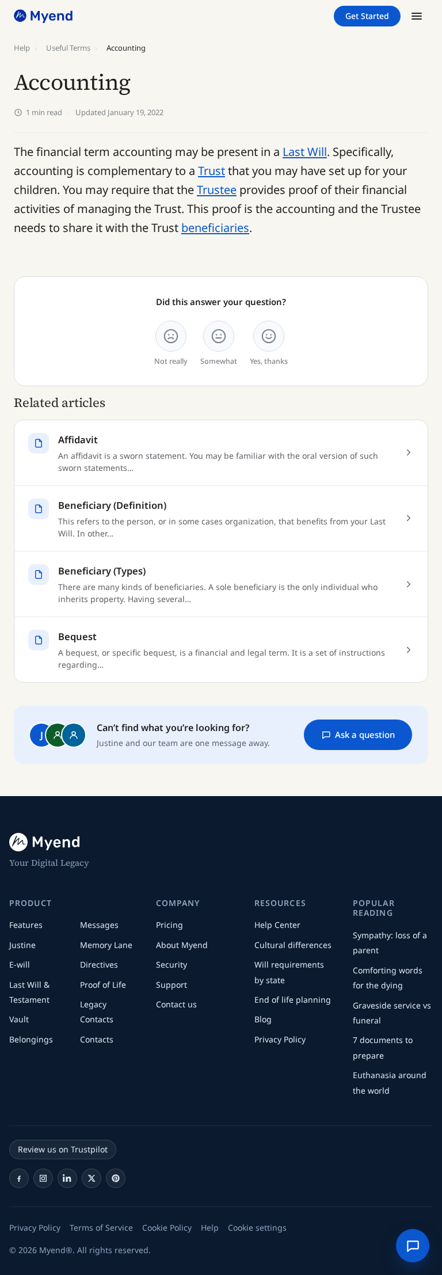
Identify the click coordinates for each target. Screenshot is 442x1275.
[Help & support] (412, 1245)
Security (171, 964)
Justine (22, 944)
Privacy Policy (280, 1039)
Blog (263, 1019)
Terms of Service (101, 1227)
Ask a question (365, 734)
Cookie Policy (167, 1227)
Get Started (367, 15)
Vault (19, 1019)
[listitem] (19, 1178)
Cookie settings (257, 1227)
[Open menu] (416, 16)
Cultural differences (293, 944)
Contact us (176, 1004)
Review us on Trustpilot (63, 1149)
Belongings (31, 1039)
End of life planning (292, 999)
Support (171, 984)
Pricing (169, 924)
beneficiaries (215, 227)
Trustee (217, 189)
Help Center (277, 924)
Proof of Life (103, 984)
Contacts (96, 1039)
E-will (19, 964)
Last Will (305, 151)
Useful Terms (68, 48)
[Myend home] (44, 16)
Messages (99, 924)
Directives (99, 964)
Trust (211, 170)
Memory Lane (106, 944)
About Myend (182, 944)
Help (22, 48)
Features (26, 924)
